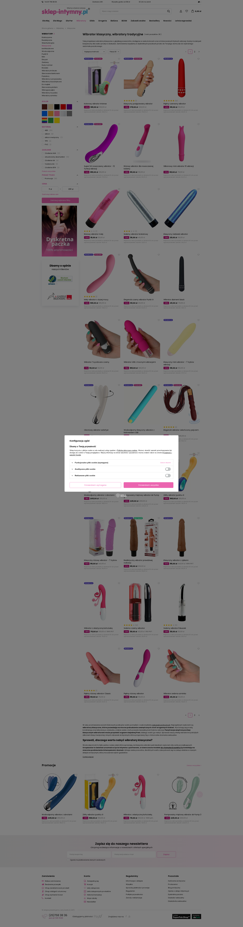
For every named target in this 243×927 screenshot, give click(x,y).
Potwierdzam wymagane (95, 485)
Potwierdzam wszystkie (148, 485)
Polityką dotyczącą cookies (127, 450)
